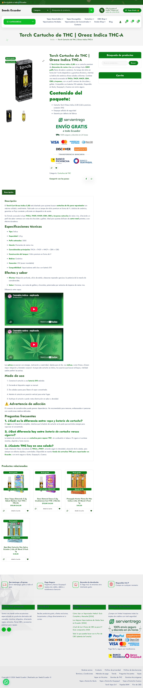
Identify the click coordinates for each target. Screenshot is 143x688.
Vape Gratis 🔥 (133, 10)
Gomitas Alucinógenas (133, 677)
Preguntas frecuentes (126, 673)
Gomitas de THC (116, 677)
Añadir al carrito (15, 511)
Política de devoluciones (132, 670)
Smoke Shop (99, 22)
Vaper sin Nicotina (100, 677)
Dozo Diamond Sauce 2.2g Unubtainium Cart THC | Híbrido (47, 500)
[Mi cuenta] (120, 22)
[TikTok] (34, 2)
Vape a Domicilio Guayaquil (110, 681)
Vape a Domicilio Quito (88, 681)
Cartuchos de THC (64, 173)
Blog (111, 22)
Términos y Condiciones (84, 673)
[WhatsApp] (91, 179)
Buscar (133, 63)
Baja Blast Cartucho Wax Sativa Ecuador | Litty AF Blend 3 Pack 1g (15, 549)
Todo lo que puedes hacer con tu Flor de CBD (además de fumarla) (87, 635)
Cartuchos (88, 19)
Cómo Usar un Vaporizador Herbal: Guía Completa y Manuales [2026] (87, 615)
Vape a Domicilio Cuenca (132, 681)
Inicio (52, 39)
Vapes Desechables (54, 19)
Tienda (114, 673)
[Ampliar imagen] (43, 61)
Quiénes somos (86, 670)
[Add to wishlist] (56, 168)
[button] (6, 682)
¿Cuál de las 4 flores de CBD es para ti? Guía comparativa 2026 (87, 628)
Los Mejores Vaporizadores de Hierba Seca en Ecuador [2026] (88, 621)
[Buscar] (91, 10)
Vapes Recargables (74, 19)
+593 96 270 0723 (112, 12)
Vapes (139, 673)
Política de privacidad (113, 670)
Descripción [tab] (8, 192)
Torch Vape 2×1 (111, 684)
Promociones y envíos (114, 2)
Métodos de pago (102, 673)
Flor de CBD (136, 684)
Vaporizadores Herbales (52, 22)
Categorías (15, 21)
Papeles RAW (124, 684)
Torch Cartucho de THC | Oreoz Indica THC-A (75, 39)
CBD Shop (101, 19)
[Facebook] (31, 2)
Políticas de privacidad (133, 2)
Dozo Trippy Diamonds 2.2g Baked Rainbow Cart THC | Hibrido (16, 501)
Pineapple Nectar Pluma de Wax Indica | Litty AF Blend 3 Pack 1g (79, 501)
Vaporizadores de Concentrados (77, 22)
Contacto (77, 24)
